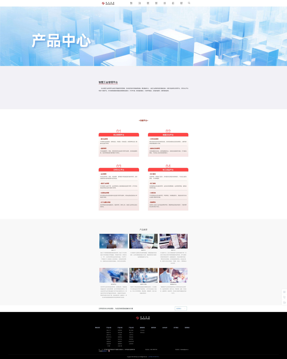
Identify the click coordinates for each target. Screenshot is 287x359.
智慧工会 (131, 332)
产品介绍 (140, 3)
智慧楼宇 (120, 341)
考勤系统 (131, 337)
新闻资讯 (148, 3)
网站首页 (131, 3)
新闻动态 (142, 332)
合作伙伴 (165, 3)
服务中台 (109, 334)
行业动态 (142, 330)
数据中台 (109, 332)
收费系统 (120, 330)
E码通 (108, 346)
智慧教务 (109, 341)
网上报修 (131, 330)
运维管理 (131, 343)
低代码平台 (108, 337)
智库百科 (156, 3)
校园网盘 (120, 337)
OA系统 (120, 334)
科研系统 (131, 339)
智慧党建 (120, 332)
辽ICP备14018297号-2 (154, 356)
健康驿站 (120, 343)
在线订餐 (120, 346)
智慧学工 (109, 339)
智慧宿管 (109, 343)
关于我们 (173, 3)
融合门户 (109, 330)
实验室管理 (131, 341)
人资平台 (131, 334)
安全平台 (120, 339)
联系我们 (181, 3)
